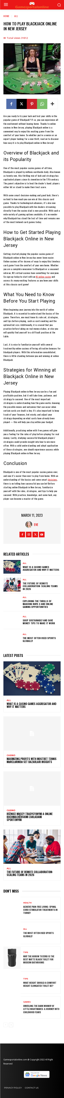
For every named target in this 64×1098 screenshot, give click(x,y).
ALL (16, 16)
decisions (52, 479)
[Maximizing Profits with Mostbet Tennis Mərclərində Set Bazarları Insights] (32, 733)
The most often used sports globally (39, 639)
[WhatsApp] (42, 104)
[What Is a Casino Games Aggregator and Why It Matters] (12, 567)
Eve (36, 524)
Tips (25, 952)
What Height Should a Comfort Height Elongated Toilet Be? (39, 984)
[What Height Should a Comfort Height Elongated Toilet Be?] (12, 982)
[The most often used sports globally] (12, 638)
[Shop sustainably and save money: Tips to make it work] (12, 620)
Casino (11, 755)
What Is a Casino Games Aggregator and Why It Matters (41, 568)
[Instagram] (29, 534)
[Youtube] (42, 534)
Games (27, 1002)
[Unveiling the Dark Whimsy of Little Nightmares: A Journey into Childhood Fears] (12, 1007)
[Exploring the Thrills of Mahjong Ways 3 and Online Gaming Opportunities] (12, 602)
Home (6, 16)
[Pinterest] (32, 104)
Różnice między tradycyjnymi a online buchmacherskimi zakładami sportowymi (30, 817)
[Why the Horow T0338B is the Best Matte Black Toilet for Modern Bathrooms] (12, 958)
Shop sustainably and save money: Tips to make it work (39, 621)
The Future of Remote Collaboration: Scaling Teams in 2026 (40, 586)
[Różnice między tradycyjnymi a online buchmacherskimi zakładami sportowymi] (32, 788)
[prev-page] (5, 1025)
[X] (22, 104)
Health (27, 903)
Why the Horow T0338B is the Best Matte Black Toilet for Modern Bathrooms (38, 959)
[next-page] (11, 1025)
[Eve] (29, 524)
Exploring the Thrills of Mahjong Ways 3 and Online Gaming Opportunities (38, 604)
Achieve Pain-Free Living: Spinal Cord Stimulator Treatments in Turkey (40, 910)
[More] (52, 104)
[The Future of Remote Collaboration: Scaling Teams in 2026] (12, 584)
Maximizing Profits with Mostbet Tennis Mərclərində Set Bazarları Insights (31, 760)
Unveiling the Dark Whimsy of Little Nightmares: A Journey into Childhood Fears (41, 1009)
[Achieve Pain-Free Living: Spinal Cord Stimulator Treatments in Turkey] (12, 908)
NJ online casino (43, 276)
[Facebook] (11, 104)
